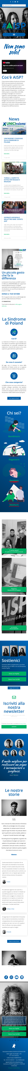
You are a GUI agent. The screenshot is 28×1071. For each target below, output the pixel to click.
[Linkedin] (18, 2)
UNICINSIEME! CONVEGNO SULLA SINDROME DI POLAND (13, 140)
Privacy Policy (23, 723)
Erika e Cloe (10, 909)
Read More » (7, 153)
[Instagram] (13, 2)
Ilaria (8, 882)
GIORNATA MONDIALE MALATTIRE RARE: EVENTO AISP (13, 219)
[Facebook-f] (10, 2)
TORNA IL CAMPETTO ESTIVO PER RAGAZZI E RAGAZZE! (12, 180)
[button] (14, 34)
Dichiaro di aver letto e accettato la (14, 723)
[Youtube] (15, 2)
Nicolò (9, 932)
